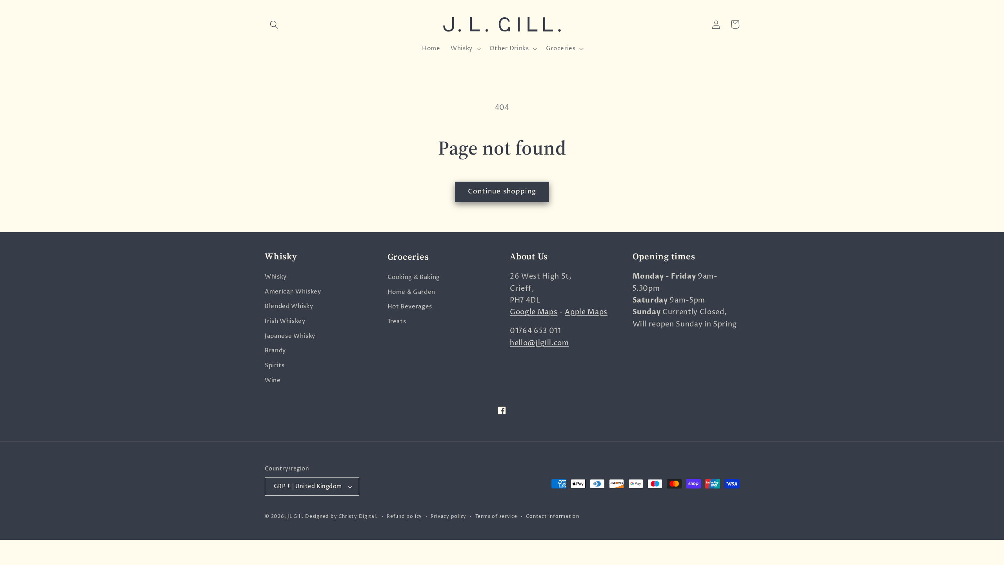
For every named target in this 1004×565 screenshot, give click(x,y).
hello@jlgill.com (539, 343)
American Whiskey (293, 292)
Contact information (552, 516)
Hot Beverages (410, 306)
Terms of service (496, 516)
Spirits (275, 365)
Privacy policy (448, 516)
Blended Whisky (289, 306)
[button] (274, 24)
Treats (396, 321)
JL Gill (294, 516)
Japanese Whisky (290, 336)
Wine (273, 380)
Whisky (276, 277)
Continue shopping (502, 191)
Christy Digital (357, 516)
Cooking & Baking (413, 277)
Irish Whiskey (285, 321)
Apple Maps (586, 312)
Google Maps (533, 312)
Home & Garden (411, 292)
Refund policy (404, 516)
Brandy (275, 350)
